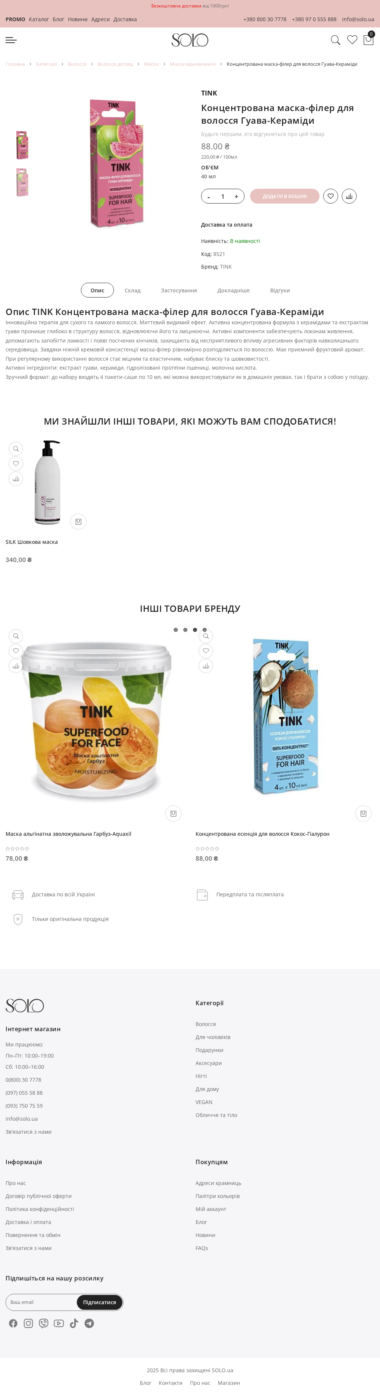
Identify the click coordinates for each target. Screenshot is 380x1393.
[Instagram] (28, 1323)
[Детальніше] (78, 521)
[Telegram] (89, 1323)
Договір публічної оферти (39, 1195)
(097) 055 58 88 (24, 1092)
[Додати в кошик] (173, 813)
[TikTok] (74, 1323)
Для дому (207, 1088)
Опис (97, 290)
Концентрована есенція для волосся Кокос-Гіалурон (263, 833)
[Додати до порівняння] (349, 196)
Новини (78, 19)
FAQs (202, 1247)
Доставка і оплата (28, 1221)
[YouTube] (59, 1323)
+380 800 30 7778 (264, 19)
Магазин (229, 1382)
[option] (22, 145)
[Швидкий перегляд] (15, 448)
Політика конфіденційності (40, 1208)
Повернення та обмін (33, 1234)
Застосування (179, 290)
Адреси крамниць (218, 1182)
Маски (151, 64)
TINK (209, 92)
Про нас (16, 1182)
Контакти (171, 1382)
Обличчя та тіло (216, 1114)
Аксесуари (209, 1062)
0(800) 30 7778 (23, 1079)
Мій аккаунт (211, 1208)
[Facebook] (13, 1323)
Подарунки (209, 1049)
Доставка (125, 19)
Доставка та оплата (226, 224)
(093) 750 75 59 (24, 1105)
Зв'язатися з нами (29, 1131)
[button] (15, 478)
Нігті (201, 1075)
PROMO (15, 19)
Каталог (39, 19)
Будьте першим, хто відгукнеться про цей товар (263, 133)
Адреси (100, 19)
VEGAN (204, 1101)
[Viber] (44, 1323)
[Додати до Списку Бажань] (330, 196)
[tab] (97, 290)
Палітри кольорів (218, 1195)
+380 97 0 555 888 (314, 19)
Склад (133, 290)
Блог (58, 19)
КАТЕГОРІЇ (46, 64)
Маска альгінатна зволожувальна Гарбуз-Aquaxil (68, 833)
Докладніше (233, 290)
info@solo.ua (358, 19)
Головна (15, 64)
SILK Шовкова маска (32, 541)
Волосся (77, 64)
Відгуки (280, 290)
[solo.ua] (190, 40)
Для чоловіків (213, 1036)
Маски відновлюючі (193, 64)
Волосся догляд (115, 64)
